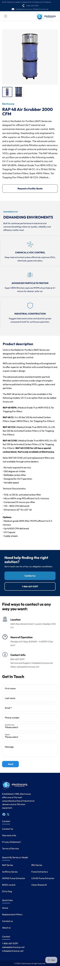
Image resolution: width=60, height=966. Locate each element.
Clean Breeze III (39, 884)
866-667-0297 (17, 659)
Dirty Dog (7, 891)
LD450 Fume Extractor (42, 878)
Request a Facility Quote (30, 188)
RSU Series (36, 865)
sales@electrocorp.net (23, 9)
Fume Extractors (39, 871)
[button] (6, 16)
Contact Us (7, 828)
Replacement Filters (12, 914)
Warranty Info (9, 835)
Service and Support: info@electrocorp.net (31, 663)
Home (5, 907)
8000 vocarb (8, 884)
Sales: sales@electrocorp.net (24, 666)
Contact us (30, 575)
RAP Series (7, 865)
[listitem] (7, 92)
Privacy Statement (11, 842)
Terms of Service (10, 848)
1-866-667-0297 (32, 6)
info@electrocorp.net (40, 9)
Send (10, 764)
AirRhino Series (10, 871)
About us (6, 927)
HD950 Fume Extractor (13, 878)
